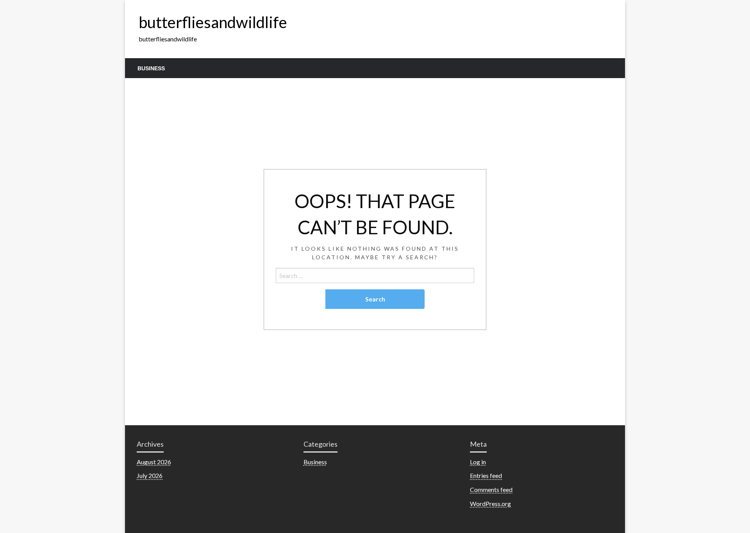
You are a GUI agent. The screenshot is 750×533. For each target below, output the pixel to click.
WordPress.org (490, 503)
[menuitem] (151, 68)
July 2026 (149, 475)
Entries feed (486, 475)
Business (151, 68)
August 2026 (154, 461)
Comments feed (491, 489)
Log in (478, 461)
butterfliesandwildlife (213, 22)
